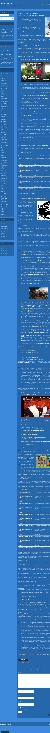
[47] (23, 323)
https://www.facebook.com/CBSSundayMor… (30, 102)
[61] (23, 336)
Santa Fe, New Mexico (43, 334)
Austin (27, 332)
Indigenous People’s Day (32, 310)
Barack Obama (26, 478)
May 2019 (3, 113)
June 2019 (3, 111)
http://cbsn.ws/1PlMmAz (42, 95)
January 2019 (4, 119)
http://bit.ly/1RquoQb (43, 105)
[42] (39, 306)
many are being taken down (37, 49)
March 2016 (3, 175)
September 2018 (4, 126)
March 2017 (3, 155)
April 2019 (3, 114)
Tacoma (30, 335)
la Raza (25, 269)
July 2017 (3, 149)
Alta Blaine (3, 50)
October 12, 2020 (25, 15)
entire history (21, 457)
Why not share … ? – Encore (7, 29)
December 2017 (4, 140)
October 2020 (4, 85)
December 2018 (4, 121)
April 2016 (3, 173)
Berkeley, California (32, 330)
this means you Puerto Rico (44, 562)
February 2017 (4, 157)
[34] (36, 304)
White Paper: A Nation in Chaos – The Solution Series (7, 64)
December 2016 (4, 160)
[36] (42, 304)
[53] (44, 335)
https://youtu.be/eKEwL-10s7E (30, 394)
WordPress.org (4, 253)
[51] (44, 326)
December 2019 (4, 101)
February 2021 (4, 78)
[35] (37, 304)
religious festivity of (32, 274)
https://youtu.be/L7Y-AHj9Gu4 (41, 59)
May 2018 (3, 132)
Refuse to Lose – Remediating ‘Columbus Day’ (36, 198)
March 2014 (3, 214)
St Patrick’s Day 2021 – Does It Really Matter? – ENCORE (7, 34)
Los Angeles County (29, 308)
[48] (40, 326)
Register (3, 246)
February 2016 (4, 176)
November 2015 (4, 181)
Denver (37, 332)
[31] (42, 335)
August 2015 (4, 186)
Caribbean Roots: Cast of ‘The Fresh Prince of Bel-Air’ (7, 57)
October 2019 (4, 104)
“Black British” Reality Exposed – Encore (5, 37)
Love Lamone (4, 59)
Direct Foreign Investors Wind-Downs (35, 359)
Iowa (22, 320)
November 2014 (4, 201)
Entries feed (3, 250)
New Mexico (25, 307)
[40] (28, 306)
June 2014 (3, 209)
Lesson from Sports (32, 350)
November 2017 (4, 142)
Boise (30, 332)
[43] (33, 308)
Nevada (26, 320)
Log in (2, 248)
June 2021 (3, 75)
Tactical (2, 238)
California (47, 307)
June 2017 (3, 150)
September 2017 (4, 145)
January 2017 (4, 158)
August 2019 (4, 108)
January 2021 (4, 80)
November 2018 (4, 122)
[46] (49, 317)
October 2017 (4, 144)
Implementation (4, 228)
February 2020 (4, 98)
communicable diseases (29, 263)
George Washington (32, 136)
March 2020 (3, 96)
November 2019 (4, 103)
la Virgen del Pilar (39, 274)
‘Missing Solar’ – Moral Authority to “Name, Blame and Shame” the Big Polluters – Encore (7, 52)
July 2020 (3, 90)
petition (23, 654)
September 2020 (4, 86)
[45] (21, 317)
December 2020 (4, 81)
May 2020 (3, 93)
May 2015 (3, 191)
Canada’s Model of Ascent (33, 357)
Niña (25, 259)
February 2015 (4, 196)
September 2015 (4, 185)
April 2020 (3, 95)
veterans (41, 337)
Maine (30, 307)
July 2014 (3, 208)
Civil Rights (22, 662)
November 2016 (4, 162)
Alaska (40, 305)
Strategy (3, 236)
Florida (29, 305)
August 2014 (4, 206)
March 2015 (3, 195)
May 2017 (3, 152)
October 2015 (4, 183)
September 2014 (4, 204)
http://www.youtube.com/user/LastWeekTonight (34, 430)
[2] (43, 283)
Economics (3, 223)
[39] (21, 306)
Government (4, 226)
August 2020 (4, 88)
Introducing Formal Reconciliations (35, 354)
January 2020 (4, 100)
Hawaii (33, 305)
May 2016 (3, 172)
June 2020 (3, 91)
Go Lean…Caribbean (6, 3)
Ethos (2, 225)
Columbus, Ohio (27, 337)
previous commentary (24, 362)
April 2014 (3, 213)
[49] (41, 326)
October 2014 (4, 203)
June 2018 (3, 131)
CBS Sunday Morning (25, 83)
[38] (49, 304)
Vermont (46, 305)
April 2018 (3, 134)
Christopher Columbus (42, 252)
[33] (31, 304)
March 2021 (3, 77)
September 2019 (4, 106)
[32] (21, 304)
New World (24, 257)
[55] (47, 335)
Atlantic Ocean (28, 256)
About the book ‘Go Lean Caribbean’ (7, 60)
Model (28, 662)
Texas (38, 326)
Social (2, 234)
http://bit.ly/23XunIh (45, 98)
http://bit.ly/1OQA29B (27, 120)
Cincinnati (34, 332)
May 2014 (3, 211)
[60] (21, 336)
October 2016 (4, 163)
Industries (3, 230)
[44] (26, 315)
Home (42, 4)
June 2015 (3, 190)
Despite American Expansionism (34, 355)
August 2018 (4, 127)
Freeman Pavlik (4, 46)
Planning (3, 233)
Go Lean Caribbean (7, 724)
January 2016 (4, 178)
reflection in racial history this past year (39, 145)
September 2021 (4, 73)
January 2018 (4, 139)
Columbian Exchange (40, 260)
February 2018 (4, 137)
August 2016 (4, 167)
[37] (43, 304)
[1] (42, 283)
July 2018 (3, 129)
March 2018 (3, 136)
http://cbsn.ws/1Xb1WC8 (26, 115)
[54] (45, 335)
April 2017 (3, 154)
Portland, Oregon (29, 334)
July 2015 (3, 188)
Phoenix (27, 335)
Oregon (34, 316)
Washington (45, 317)
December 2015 (4, 180)
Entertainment (31, 444)
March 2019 (3, 116)
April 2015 (3, 193)
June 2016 (3, 170)
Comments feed (4, 251)
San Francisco (35, 334)
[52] (46, 326)
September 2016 (4, 165)
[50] (43, 326)
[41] (33, 306)
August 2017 (4, 147)
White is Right (24, 149)
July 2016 (3, 168)
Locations (3, 231)
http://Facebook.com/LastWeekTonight (29, 434)
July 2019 (3, 109)
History (25, 662)
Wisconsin (36, 307)
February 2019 (4, 118)
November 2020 (4, 83)
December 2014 (4, 199)
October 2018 (4, 124)
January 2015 (4, 198)
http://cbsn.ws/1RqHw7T (38, 111)
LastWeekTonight (24, 419)
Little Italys (32, 283)
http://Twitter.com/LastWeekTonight (28, 438)
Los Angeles (42, 332)
